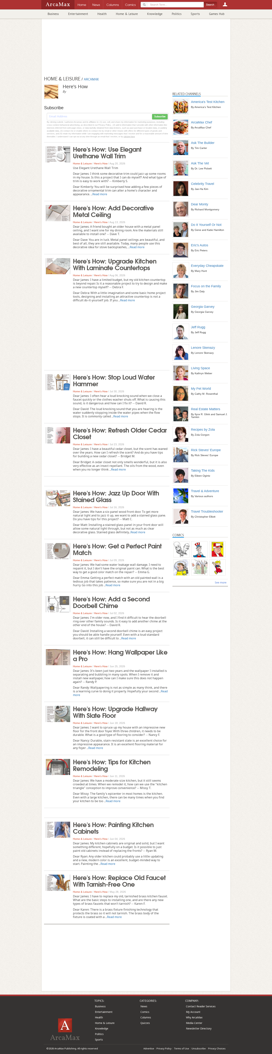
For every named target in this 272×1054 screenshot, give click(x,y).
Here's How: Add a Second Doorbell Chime (111, 602)
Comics (144, 1012)
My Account (193, 1012)
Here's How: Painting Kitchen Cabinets (113, 827)
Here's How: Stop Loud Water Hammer (114, 380)
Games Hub (216, 14)
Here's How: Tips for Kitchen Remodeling (111, 765)
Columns (145, 1017)
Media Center (194, 1023)
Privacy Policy (164, 1048)
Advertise (148, 1048)
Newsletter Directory (198, 1028)
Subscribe (159, 116)
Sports (195, 14)
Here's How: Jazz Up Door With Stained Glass (116, 496)
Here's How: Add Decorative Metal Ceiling (113, 211)
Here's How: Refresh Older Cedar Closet (120, 433)
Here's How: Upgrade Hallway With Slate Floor (115, 711)
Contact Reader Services (201, 1006)
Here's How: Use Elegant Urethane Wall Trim (107, 152)
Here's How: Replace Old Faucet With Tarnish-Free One (119, 880)
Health (102, 14)
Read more (99, 194)
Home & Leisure (127, 14)
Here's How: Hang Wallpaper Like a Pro (120, 655)
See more (220, 582)
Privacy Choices (217, 1048)
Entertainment (78, 14)
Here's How (101, 163)
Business (53, 14)
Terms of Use (181, 1048)
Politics (177, 14)
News (143, 1006)
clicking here (129, 136)
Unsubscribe (199, 1048)
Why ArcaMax (194, 1017)
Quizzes (145, 1023)
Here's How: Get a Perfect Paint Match (117, 549)
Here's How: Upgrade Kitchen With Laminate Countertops (114, 264)
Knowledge (154, 14)
